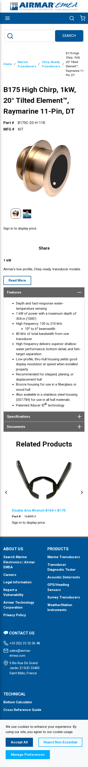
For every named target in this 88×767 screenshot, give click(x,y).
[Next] (82, 492)
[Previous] (6, 492)
